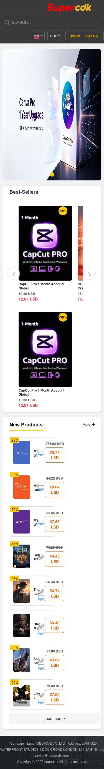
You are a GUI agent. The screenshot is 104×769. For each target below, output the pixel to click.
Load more (54, 718)
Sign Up (91, 35)
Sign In (75, 35)
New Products (26, 424)
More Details (45, 276)
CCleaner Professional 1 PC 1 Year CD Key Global (42, 286)
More (87, 424)
